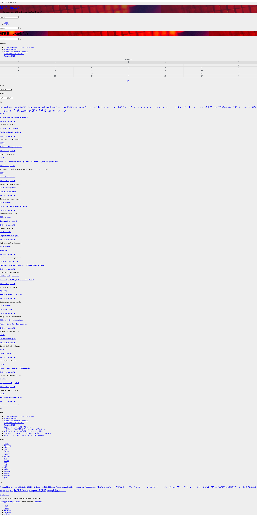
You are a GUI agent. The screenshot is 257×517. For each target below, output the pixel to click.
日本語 (245, 107)
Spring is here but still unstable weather (13, 206)
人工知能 (221, 107)
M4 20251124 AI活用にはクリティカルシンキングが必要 (24, 435)
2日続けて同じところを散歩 (14, 54)
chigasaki (32, 107)
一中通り (7, 456)
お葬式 (119, 107)
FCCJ (42, 107)
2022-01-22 (4, 357)
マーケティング (199, 107)
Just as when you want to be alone (11, 294)
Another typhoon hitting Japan (10, 132)
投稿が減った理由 (10, 49)
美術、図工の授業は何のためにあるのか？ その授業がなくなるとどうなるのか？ (29, 161)
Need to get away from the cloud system (13, 324)
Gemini (53, 107)
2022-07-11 (4, 166)
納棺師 (25, 111)
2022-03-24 (4, 254)
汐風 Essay (7, 514)
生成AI (18, 110)
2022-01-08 (4, 372)
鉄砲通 (6, 473)
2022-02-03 (4, 328)
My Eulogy (4, 128)
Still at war (3, 250)
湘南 (11, 111)
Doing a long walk (6, 353)
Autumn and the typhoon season (11, 147)
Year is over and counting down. (11, 397)
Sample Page (8, 510)
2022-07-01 (4, 181)
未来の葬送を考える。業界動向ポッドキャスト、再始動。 (25, 431)
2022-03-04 (4, 269)
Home (6, 23)
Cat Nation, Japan (6, 309)
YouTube (106, 107)
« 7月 (128, 81)
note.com (78, 107)
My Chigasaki (10, 7)
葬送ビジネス (59, 110)
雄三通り (7, 475)
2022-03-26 (4, 239)
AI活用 (17, 107)
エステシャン (140, 107)
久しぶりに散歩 (9, 56)
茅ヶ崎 (36, 110)
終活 (30, 111)
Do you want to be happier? (9, 236)
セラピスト (172, 107)
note (5, 447)
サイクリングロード (151, 107)
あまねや (111, 107)
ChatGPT (22, 107)
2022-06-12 (4, 195)
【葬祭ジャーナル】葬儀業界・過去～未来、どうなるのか (25, 429)
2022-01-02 (4, 387)
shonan (94, 107)
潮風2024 (7, 469)
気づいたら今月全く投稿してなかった (17, 427)
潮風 (5, 467)
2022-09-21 (4, 136)
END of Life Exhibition (8, 191)
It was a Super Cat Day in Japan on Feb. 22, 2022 (17, 280)
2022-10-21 (4, 121)
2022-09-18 (4, 151)
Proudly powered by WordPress (10, 502)
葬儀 (43, 110)
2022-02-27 (4, 284)
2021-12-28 (4, 401)
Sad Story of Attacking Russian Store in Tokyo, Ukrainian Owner (22, 265)
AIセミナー (11, 107)
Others (15, 320)
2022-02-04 (4, 313)
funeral (47, 107)
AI (6, 106)
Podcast (88, 107)
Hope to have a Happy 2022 (9, 383)
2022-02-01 (4, 342)
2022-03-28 (4, 225)
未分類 (6, 461)
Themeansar (38, 502)
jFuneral (58, 107)
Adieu (2, 107)
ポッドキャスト (185, 107)
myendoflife (11, 121)
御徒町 (227, 107)
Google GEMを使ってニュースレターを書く (19, 47)
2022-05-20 (4, 210)
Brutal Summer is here (7, 177)
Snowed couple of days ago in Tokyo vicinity (15, 368)
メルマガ (209, 107)
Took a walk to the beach (8, 221)
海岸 (7, 111)
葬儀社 (49, 111)
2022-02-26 (4, 298)
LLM (72, 107)
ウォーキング (129, 107)
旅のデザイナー (236, 107)
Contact (6, 24)
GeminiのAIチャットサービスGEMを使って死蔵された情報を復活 (27, 433)
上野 (216, 107)
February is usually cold (8, 339)
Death (38, 107)
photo (83, 107)
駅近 (5, 478)
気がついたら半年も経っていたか (16, 52)
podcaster (16, 128)
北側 (5, 459)
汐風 (4, 111)
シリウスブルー (163, 107)
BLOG (2, 113)
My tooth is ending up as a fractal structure (14, 117)
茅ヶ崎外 (7, 471)
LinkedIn (66, 107)
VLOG (99, 107)
